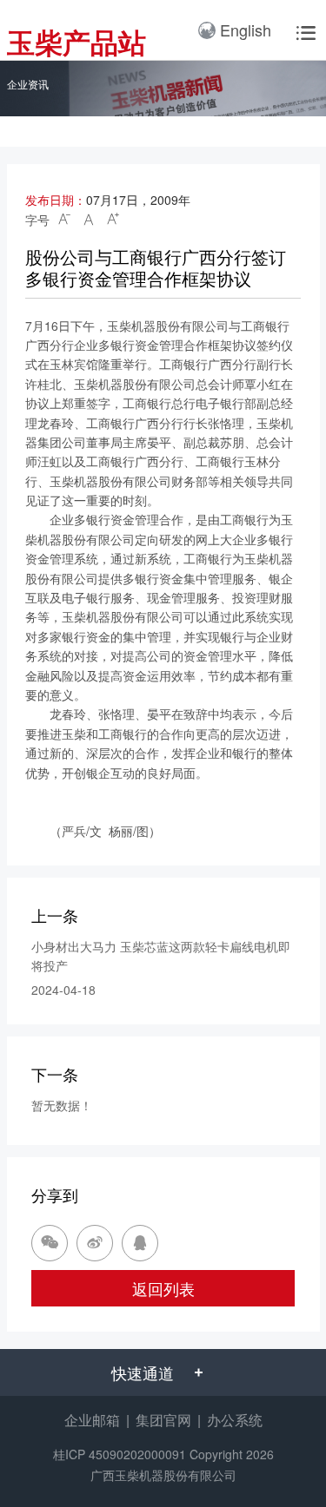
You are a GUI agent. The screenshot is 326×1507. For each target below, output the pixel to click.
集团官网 (163, 1420)
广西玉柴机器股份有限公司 (163, 1475)
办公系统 (235, 1420)
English (245, 29)
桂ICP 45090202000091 (119, 1454)
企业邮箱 (92, 1420)
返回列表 (163, 1288)
